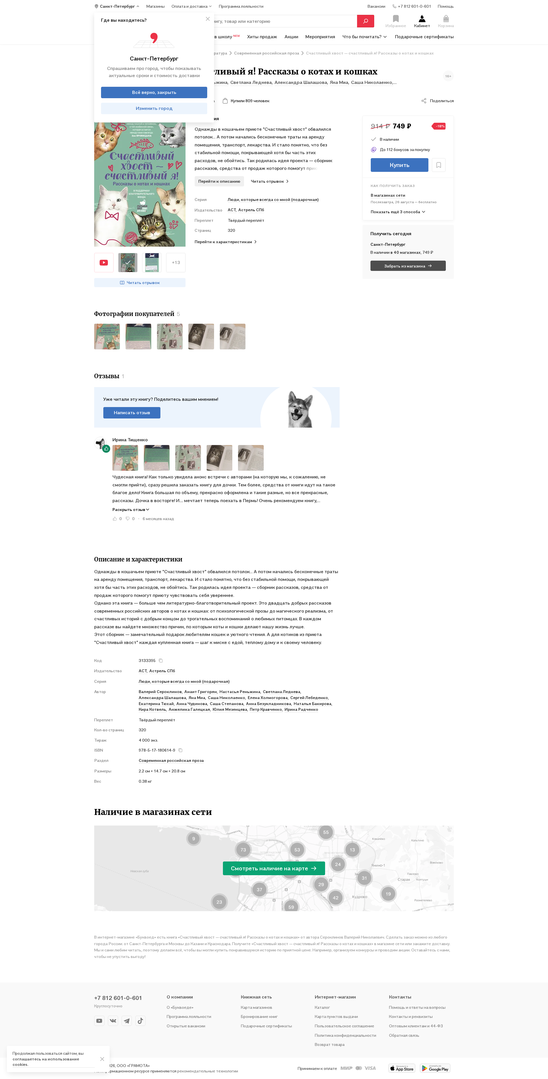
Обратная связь (404, 1035)
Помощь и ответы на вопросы (417, 1007)
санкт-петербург (388, 244)
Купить (400, 165)
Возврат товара (329, 1044)
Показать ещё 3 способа (395, 211)
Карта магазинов (256, 1007)
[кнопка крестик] (208, 19)
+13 (176, 262)
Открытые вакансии (186, 1025)
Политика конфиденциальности (345, 1035)
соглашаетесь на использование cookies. (46, 1061)
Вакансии (376, 6)
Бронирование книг (259, 1016)
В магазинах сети (388, 195)
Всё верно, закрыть (154, 92)
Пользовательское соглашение (344, 1025)
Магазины (155, 6)
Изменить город (154, 108)
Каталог (322, 1007)
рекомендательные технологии (207, 1070)
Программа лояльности (189, 1016)
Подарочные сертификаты (424, 36)
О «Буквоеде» (180, 1007)
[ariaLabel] (102, 1059)
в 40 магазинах (405, 252)
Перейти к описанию (219, 181)
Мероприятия (320, 36)
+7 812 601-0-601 (118, 998)
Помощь (446, 6)
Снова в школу (220, 36)
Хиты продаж (262, 36)
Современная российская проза (171, 760)
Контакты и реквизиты (411, 1016)
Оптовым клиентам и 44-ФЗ (416, 1025)
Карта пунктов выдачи (336, 1016)
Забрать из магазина (404, 265)
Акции (291, 36)
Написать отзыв (132, 412)
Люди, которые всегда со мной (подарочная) (273, 199)
